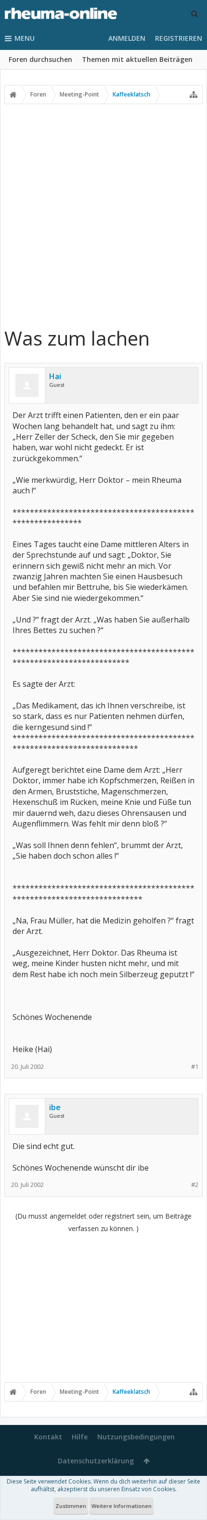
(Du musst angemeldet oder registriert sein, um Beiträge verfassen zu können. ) (103, 1222)
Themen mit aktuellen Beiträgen (137, 59)
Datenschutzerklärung (96, 1460)
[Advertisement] (103, 215)
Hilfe (80, 1436)
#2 (194, 1185)
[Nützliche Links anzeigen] (193, 94)
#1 (194, 1067)
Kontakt (48, 1436)
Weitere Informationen (121, 1505)
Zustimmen (70, 1505)
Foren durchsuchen (40, 59)
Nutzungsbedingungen (136, 1436)
